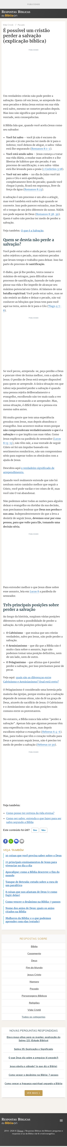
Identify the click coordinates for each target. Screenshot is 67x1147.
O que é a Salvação (32, 230)
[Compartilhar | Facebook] (5, 841)
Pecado (34, 988)
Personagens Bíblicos (34, 995)
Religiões (34, 1002)
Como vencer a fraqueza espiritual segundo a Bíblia (33, 1083)
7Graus (20, 1130)
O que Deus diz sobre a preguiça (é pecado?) (33, 1057)
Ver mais (32, 1092)
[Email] (21, 841)
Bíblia (34, 946)
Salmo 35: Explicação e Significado (33, 1049)
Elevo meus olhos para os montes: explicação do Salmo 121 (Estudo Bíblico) (33, 1039)
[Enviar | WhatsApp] (11, 841)
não (43, 830)
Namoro (34, 981)
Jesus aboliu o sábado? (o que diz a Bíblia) (33, 1066)
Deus (34, 960)
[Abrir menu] (61, 1120)
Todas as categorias (33, 1016)
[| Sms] (16, 841)
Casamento (34, 953)
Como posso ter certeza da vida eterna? (30, 813)
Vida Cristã (34, 1009)
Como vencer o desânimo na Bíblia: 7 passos (33, 1075)
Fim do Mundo (34, 967)
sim (35, 830)
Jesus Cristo (34, 974)
